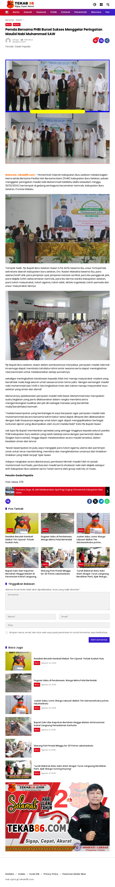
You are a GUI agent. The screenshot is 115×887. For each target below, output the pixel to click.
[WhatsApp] (107, 501)
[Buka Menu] (101, 4)
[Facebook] (89, 501)
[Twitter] (95, 501)
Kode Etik (34, 874)
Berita (8, 24)
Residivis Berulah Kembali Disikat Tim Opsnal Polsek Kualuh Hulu (19, 539)
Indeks (21, 874)
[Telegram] (101, 501)
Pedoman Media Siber (74, 874)
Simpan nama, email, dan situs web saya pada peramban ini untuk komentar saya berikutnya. (58, 632)
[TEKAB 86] (20, 4)
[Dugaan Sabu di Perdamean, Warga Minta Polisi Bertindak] (57, 523)
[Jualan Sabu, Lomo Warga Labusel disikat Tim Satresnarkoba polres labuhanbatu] (93, 523)
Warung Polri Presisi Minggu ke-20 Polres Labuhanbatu (56, 572)
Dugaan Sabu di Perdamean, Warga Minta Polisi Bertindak (56, 538)
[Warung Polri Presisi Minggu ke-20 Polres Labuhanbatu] (57, 557)
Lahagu (15, 40)
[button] (94, 4)
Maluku (17, 24)
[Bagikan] (107, 40)
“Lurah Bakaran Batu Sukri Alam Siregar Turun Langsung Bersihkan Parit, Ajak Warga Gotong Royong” (93, 573)
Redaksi (9, 874)
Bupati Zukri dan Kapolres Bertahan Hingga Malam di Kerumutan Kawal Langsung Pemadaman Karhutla (20, 573)
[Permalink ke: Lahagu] (8, 40)
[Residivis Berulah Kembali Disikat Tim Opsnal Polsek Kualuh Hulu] (21, 523)
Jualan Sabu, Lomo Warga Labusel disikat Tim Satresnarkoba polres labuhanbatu (91, 539)
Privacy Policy (51, 874)
